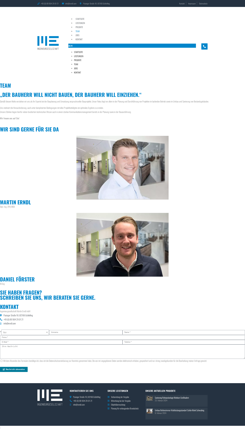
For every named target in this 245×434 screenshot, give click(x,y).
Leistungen (80, 23)
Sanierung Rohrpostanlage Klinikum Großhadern (172, 397)
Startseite (80, 18)
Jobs (77, 35)
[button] (132, 46)
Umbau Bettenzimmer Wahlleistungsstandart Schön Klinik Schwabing (179, 410)
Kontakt (79, 39)
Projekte (79, 27)
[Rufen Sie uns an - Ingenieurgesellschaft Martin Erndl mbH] (204, 46)
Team (78, 31)
